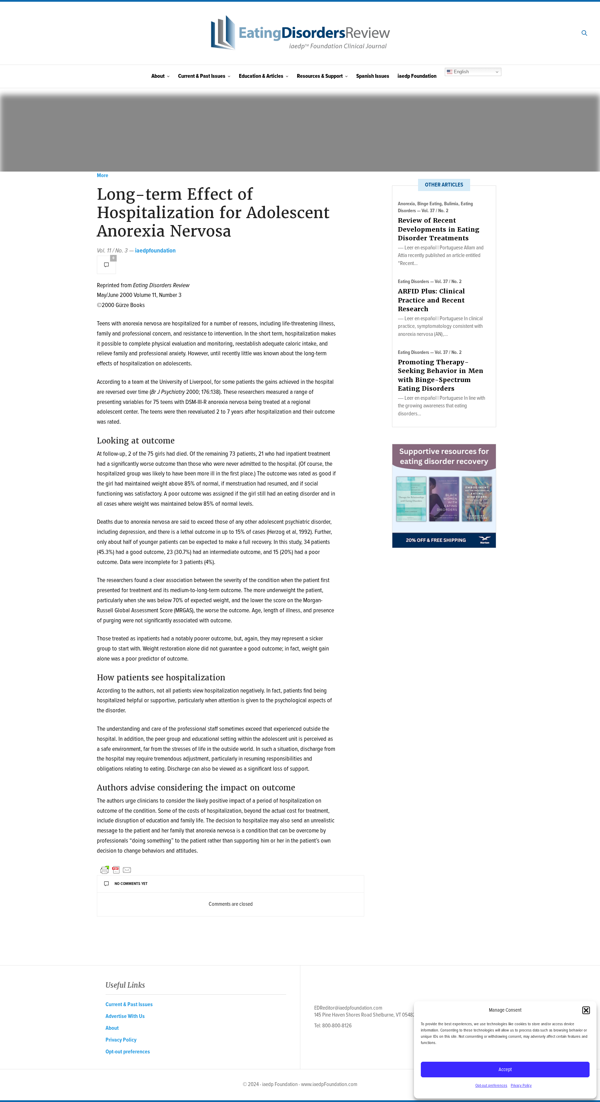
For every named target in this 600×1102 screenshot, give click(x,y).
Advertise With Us (125, 1016)
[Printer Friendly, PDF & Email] (116, 870)
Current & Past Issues (201, 76)
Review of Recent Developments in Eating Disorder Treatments (438, 229)
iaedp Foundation (417, 76)
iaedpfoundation (155, 251)
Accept (505, 1069)
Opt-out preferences (491, 1085)
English (460, 71)
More (102, 175)
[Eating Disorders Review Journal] (300, 33)
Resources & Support (320, 76)
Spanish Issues (372, 76)
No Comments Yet (131, 884)
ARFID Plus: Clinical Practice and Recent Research (431, 300)
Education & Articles (261, 76)
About (158, 76)
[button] (586, 1010)
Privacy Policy (521, 1085)
